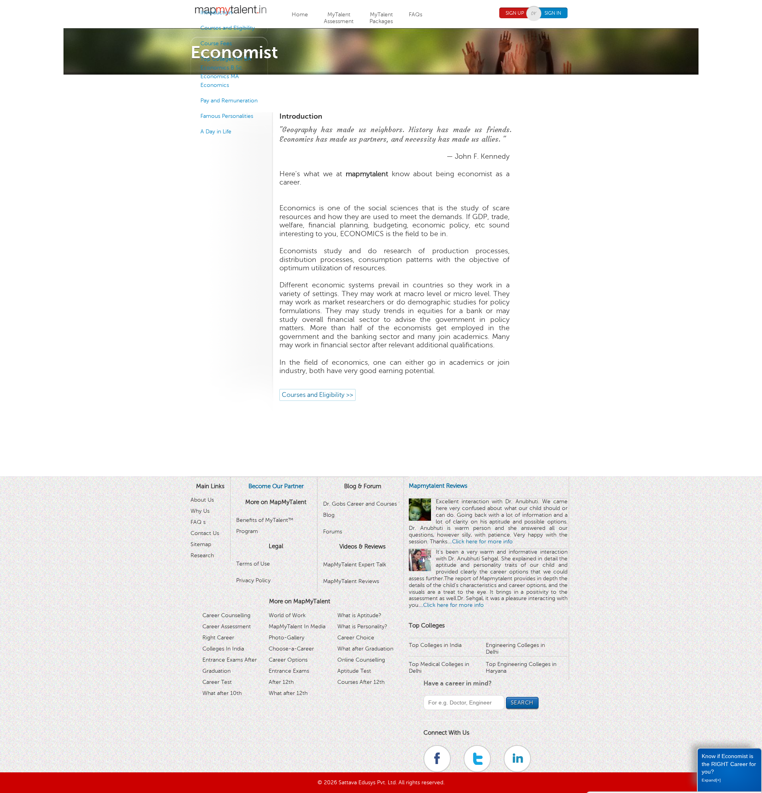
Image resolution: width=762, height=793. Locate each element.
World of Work (287, 615)
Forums (332, 532)
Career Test (217, 682)
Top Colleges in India (435, 645)
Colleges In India (223, 649)
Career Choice (355, 638)
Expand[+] (711, 780)
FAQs (415, 14)
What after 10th (222, 693)
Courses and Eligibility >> (317, 394)
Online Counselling (361, 660)
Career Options (288, 660)
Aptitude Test (354, 671)
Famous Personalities (226, 116)
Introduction (216, 12)
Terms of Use (253, 564)
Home (300, 14)
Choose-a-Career (291, 649)
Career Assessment (226, 626)
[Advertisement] (381, 92)
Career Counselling (226, 615)
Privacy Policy (253, 580)
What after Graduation (365, 649)
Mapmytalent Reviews (438, 486)
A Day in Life (215, 132)
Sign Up (515, 13)
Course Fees (216, 43)
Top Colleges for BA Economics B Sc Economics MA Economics (225, 72)
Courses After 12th (361, 682)
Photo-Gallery (286, 638)
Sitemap (200, 544)
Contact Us (204, 533)
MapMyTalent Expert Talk (354, 565)
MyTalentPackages (381, 18)
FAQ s (198, 522)
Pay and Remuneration (229, 101)
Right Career (218, 638)
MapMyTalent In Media (297, 626)
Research (202, 555)
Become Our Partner (276, 486)
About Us (202, 500)
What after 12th (288, 693)
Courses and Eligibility (227, 28)
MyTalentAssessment (339, 18)
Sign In (553, 13)
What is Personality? (362, 626)
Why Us (200, 511)
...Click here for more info (480, 542)
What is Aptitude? (359, 615)
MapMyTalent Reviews (351, 581)
